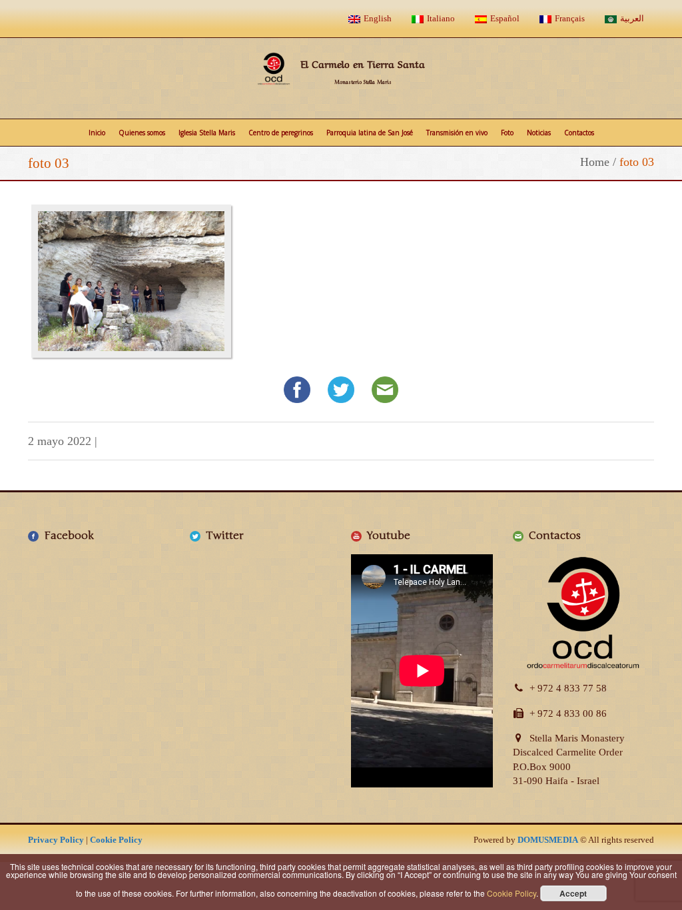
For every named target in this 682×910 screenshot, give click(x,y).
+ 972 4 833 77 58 (568, 688)
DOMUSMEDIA (547, 840)
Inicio (97, 132)
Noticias (539, 132)
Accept (573, 893)
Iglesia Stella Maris (206, 132)
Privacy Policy (56, 840)
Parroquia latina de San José (369, 132)
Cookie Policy (116, 840)
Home (594, 162)
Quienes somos (142, 132)
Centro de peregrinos (280, 132)
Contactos (579, 132)
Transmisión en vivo (457, 132)
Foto (507, 132)
